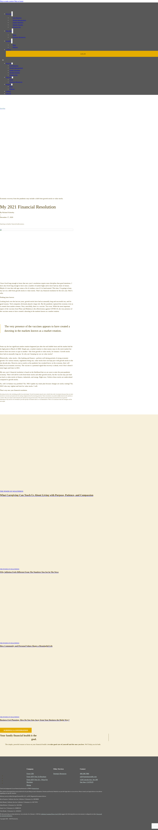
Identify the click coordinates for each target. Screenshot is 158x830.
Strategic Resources (19, 37)
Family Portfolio (18, 22)
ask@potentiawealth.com (88, 777)
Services (8, 14)
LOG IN (83, 54)
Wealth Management (19, 20)
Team (14, 35)
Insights (8, 41)
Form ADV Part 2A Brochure (36, 777)
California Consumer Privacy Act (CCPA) (51, 814)
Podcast (15, 47)
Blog (14, 45)
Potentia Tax (17, 27)
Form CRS (30, 774)
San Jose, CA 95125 (86, 782)
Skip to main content (7, 1)
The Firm (9, 31)
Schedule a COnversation (16, 730)
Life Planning (17, 18)
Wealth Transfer (18, 25)
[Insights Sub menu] (12, 40)
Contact (8, 50)
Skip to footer (18, 1)
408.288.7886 (84, 774)
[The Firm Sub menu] (12, 30)
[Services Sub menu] (12, 13)
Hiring (29, 785)
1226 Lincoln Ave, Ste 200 (89, 780)
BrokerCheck (35, 788)
